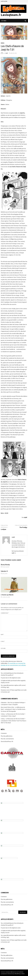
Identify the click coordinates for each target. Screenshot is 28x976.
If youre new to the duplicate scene (10, 678)
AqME (6, 53)
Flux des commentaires (7, 739)
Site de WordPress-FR (7, 741)
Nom (2, 634)
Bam (23, 973)
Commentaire (5, 613)
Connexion (4, 733)
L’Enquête (15, 704)
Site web (3, 648)
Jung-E (14, 716)
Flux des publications (6, 736)
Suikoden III (4, 571)
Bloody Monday (5, 565)
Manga (2, 43)
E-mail (3, 641)
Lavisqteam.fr (11, 15)
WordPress (18, 973)
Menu (4, 20)
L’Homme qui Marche (7, 595)
